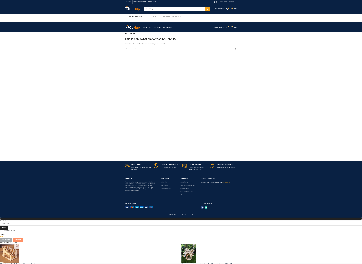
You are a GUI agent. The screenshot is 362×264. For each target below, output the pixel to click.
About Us (128, 179)
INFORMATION (184, 179)
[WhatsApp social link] (217, 2)
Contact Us (164, 185)
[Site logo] (133, 9)
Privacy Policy (184, 182)
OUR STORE (165, 179)
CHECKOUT (18, 240)
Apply (4, 227)
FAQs (181, 195)
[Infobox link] (138, 167)
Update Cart (6, 240)
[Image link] (139, 207)
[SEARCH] (207, 9)
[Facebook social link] (215, 2)
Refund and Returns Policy (188, 185)
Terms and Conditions (186, 191)
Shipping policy (184, 188)
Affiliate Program (166, 188)
